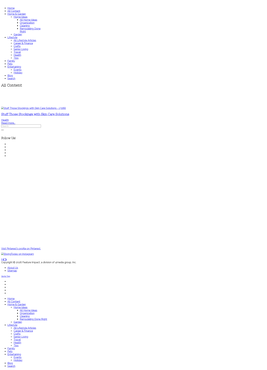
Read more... (8, 122)
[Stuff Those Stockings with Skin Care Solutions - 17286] (33, 108)
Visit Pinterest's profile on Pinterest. (21, 248)
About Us (12, 267)
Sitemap (12, 270)
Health (5, 120)
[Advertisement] (91, 97)
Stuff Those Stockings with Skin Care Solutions (35, 114)
